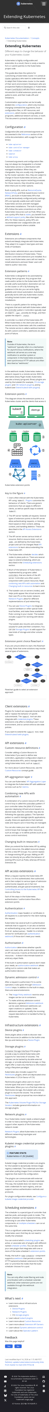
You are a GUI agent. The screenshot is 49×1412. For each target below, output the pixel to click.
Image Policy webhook (22, 994)
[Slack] (44, 1386)
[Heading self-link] (24, 127)
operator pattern (24, 814)
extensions (9, 113)
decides (35, 554)
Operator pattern (30, 1330)
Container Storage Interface (17, 1051)
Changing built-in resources (21, 586)
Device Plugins (25, 606)
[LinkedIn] (5, 1390)
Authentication (11, 913)
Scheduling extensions (32, 562)
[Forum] (5, 1381)
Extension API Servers (34, 1324)
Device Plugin (34, 1040)
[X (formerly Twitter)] (5, 1400)
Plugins (29, 500)
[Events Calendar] (44, 1390)
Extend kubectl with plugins (27, 387)
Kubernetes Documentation (17, 38)
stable (28, 214)
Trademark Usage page (24, 1399)
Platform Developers (24, 86)
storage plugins (22, 1315)
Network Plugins (16, 598)
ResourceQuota (34, 190)
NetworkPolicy (11, 193)
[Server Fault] (5, 1386)
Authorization (11, 947)
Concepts (35, 38)
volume (12, 626)
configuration (21, 105)
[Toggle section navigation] (29, 28)
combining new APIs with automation (24, 583)
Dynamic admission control (31, 1327)
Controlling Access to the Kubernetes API (22, 889)
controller (12, 310)
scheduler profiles (19, 1246)
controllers (13, 575)
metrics (25, 787)
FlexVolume (10, 1074)
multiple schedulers (27, 1223)
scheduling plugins (32, 1240)
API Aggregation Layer (36, 781)
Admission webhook (34, 1003)
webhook (19, 1258)
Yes (8, 1346)
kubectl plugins (26, 1318)
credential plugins (25, 719)
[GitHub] (44, 1381)
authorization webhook (28, 965)
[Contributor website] (43, 1376)
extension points (38, 1251)
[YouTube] (5, 1376)
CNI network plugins (24, 385)
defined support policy (16, 217)
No (18, 1346)
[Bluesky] (5, 1395)
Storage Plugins (22, 629)
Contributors (17, 89)
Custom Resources (13, 770)
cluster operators (12, 78)
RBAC (8, 195)
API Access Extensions (32, 529)
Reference (25, 134)
